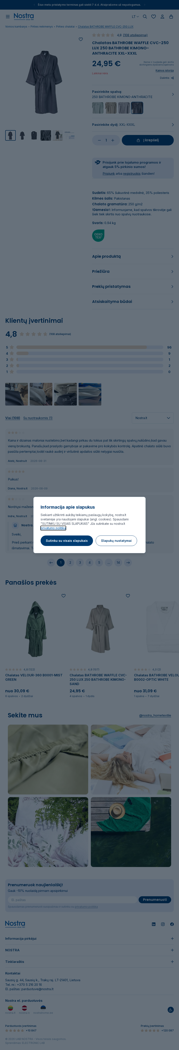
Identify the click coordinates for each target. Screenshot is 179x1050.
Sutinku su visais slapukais (67, 540)
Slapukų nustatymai (116, 540)
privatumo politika (53, 528)
